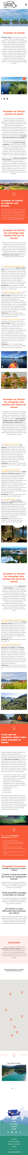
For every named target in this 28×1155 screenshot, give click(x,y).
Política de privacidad (14, 1141)
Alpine (14, 1129)
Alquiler (14, 1126)
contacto (14, 1146)
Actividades (14, 1124)
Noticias (14, 1119)
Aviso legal (14, 1139)
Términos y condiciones (14, 1144)
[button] (22, 1016)
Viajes (14, 1121)
